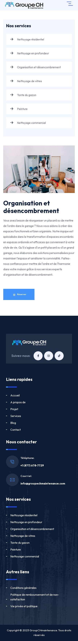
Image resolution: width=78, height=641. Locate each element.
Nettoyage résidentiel (30, 39)
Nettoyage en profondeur (33, 53)
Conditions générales (23, 588)
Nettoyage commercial (31, 123)
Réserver (21, 294)
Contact (15, 429)
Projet (14, 409)
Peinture (22, 109)
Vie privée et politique (24, 606)
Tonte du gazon (26, 95)
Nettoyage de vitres (29, 81)
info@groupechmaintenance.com (42, 483)
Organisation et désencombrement (39, 67)
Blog (13, 423)
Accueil (15, 395)
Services (15, 416)
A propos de (18, 402)
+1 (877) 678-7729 (32, 465)
